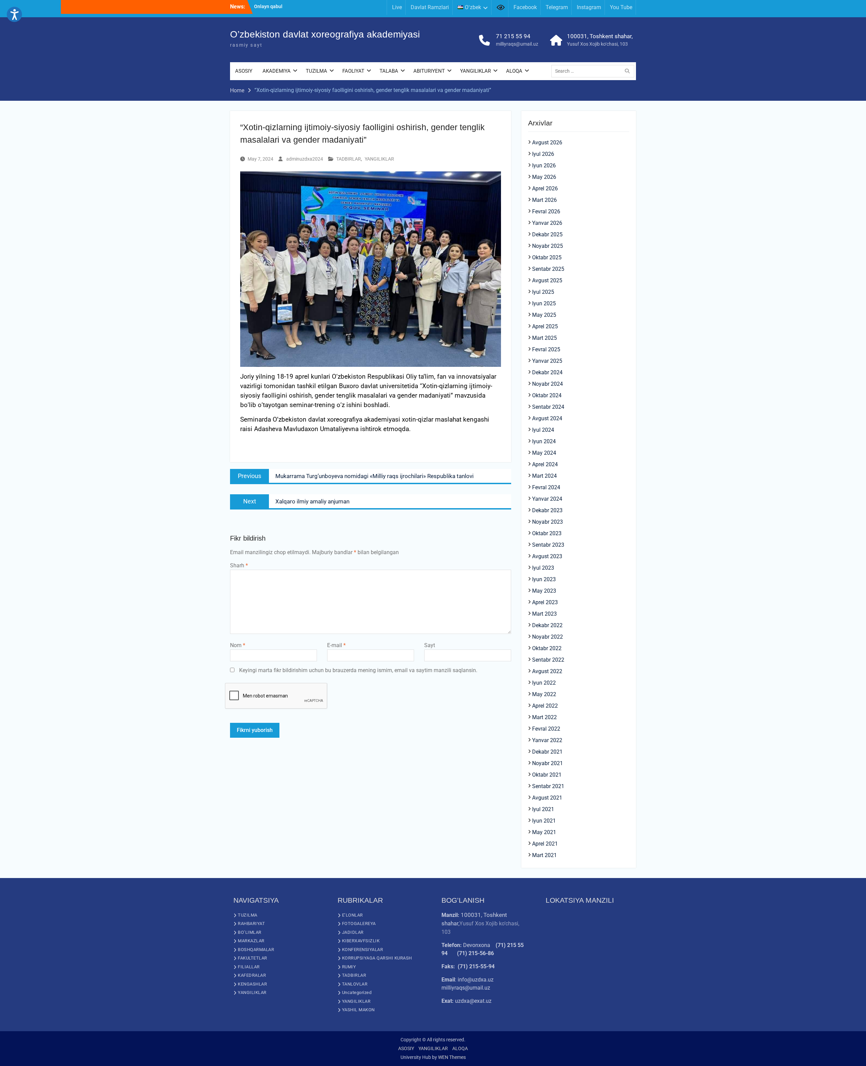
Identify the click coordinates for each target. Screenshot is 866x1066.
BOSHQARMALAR (256, 949)
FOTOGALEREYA (359, 923)
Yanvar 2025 (547, 361)
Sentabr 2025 (548, 269)
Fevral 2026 (546, 211)
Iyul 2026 (543, 154)
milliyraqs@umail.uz (517, 44)
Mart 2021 (544, 855)
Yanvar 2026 (547, 223)
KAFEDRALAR (252, 975)
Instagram (589, 7)
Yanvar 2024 (547, 499)
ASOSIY (243, 71)
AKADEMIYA (277, 71)
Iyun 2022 (544, 683)
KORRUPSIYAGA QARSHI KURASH (377, 958)
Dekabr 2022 (547, 625)
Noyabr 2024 (547, 384)
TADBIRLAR (348, 159)
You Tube (621, 7)
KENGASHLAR (252, 984)
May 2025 (544, 315)
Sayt (429, 645)
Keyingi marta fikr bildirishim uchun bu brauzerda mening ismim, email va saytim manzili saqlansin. (358, 670)
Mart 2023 (544, 614)
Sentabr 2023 (548, 545)
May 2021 (544, 832)
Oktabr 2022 (547, 648)
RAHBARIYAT (251, 923)
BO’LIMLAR (249, 932)
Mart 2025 (544, 338)
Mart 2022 (544, 717)
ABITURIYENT (429, 71)
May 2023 (544, 591)
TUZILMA (316, 71)
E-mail (336, 645)
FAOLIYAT (353, 71)
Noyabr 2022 (547, 637)
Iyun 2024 (544, 441)
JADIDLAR (353, 932)
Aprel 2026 (545, 188)
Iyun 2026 (544, 165)
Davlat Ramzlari (430, 7)
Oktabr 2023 (547, 533)
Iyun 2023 (544, 579)
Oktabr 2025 (547, 257)
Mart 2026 (544, 200)
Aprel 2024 (545, 464)
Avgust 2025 (547, 280)
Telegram (557, 7)
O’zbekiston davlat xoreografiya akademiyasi (325, 34)
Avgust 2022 (547, 671)
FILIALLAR (249, 966)
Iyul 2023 (543, 568)
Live (397, 7)
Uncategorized (357, 992)
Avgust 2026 (547, 142)
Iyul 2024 (543, 430)
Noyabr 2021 (547, 763)
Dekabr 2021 (547, 752)
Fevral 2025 (546, 349)
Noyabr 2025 (547, 246)
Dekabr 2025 (547, 234)
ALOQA (514, 71)
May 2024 (544, 453)
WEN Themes (452, 1057)
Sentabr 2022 (548, 660)
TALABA (389, 71)
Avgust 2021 (547, 798)
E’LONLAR (352, 915)
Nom (237, 645)
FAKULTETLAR (252, 958)
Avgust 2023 (547, 556)
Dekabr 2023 (547, 510)
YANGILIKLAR (475, 71)
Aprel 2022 (545, 706)
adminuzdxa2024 (304, 159)
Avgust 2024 (547, 418)
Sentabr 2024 (548, 407)
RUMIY (349, 966)
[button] (14, 14)
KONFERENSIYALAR (362, 949)
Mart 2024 (544, 476)
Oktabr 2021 (547, 775)
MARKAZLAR (251, 940)
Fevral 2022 (546, 729)
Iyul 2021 (543, 809)
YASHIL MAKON (358, 1009)
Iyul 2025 (543, 292)
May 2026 (544, 177)
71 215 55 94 (513, 36)
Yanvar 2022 (547, 740)
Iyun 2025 (544, 303)
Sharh (239, 565)
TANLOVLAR (355, 984)
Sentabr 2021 (548, 786)
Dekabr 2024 (547, 372)
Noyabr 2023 (547, 522)
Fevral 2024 (546, 487)
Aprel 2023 (545, 602)
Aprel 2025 (545, 326)
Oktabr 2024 (547, 395)
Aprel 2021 (545, 843)
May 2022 (544, 694)
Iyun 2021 (544, 821)
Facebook (525, 7)
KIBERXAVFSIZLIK (361, 940)
